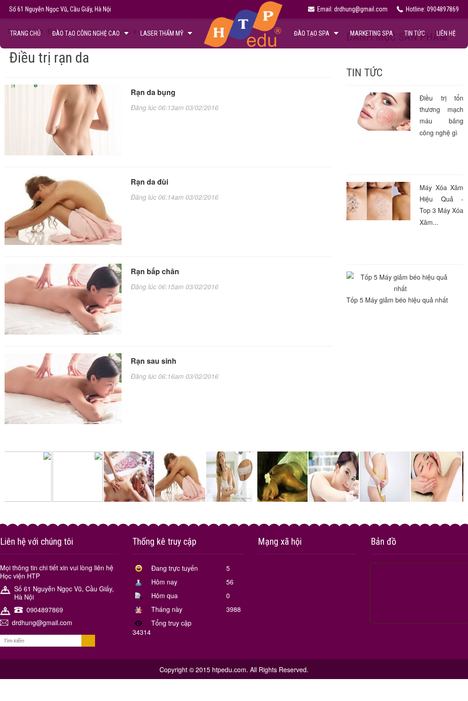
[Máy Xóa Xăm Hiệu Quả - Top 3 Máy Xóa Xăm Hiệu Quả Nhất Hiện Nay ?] (378, 201)
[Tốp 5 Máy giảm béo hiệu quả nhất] (400, 282)
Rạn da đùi (149, 181)
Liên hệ (446, 33)
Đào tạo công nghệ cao (86, 33)
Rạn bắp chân (155, 271)
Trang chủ (25, 33)
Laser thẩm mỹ (161, 33)
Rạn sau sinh (153, 361)
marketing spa (371, 33)
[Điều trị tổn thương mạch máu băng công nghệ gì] (378, 111)
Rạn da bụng (153, 92)
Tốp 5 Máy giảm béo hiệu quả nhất (397, 299)
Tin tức (414, 33)
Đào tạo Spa (312, 33)
